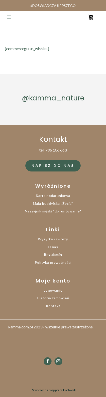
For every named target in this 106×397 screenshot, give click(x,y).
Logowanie (53, 290)
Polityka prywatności (53, 262)
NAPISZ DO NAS (53, 165)
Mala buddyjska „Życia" (53, 203)
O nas (53, 247)
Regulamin (53, 254)
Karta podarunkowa (53, 195)
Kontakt (53, 306)
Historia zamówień (53, 298)
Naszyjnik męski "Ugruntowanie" (53, 211)
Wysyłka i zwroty (53, 239)
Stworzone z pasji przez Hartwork (54, 390)
